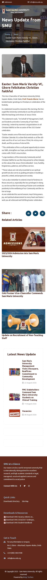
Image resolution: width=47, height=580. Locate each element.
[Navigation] (43, 10)
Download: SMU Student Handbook (19, 523)
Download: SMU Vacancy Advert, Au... (20, 517)
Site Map (25, 501)
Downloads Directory (12, 501)
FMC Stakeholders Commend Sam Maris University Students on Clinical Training (30, 395)
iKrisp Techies (28, 577)
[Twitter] (35, 213)
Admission (8, 2)
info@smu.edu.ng (14, 558)
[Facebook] (28, 213)
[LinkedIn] (42, 213)
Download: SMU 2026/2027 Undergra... (20, 520)
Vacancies (26, 411)
